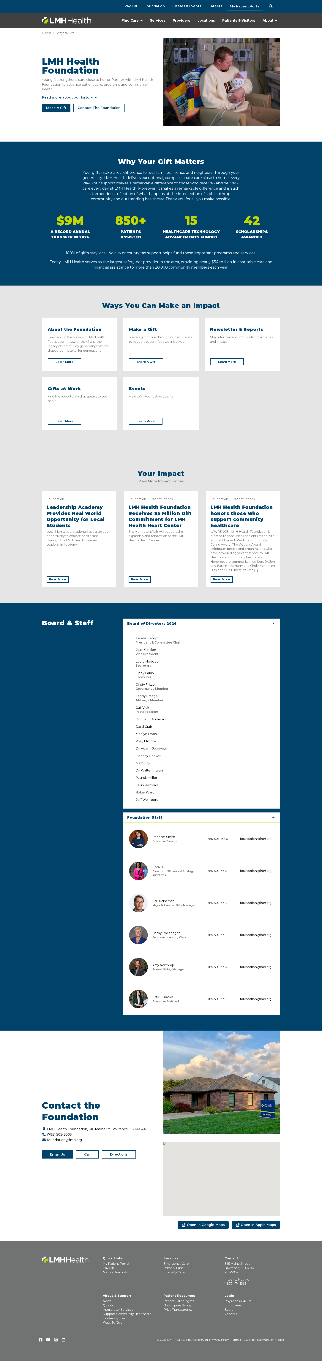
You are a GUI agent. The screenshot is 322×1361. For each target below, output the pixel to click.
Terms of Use (239, 1339)
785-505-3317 (217, 903)
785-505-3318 (217, 999)
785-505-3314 (217, 967)
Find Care (130, 20)
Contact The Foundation (99, 108)
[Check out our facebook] (40, 1340)
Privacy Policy (220, 1339)
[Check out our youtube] (48, 1340)
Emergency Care (176, 1263)
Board (229, 1309)
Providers (181, 20)
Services (157, 20)
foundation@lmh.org (256, 839)
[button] (271, 6)
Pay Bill (130, 6)
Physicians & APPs (238, 1301)
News (107, 1301)
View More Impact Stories (161, 481)
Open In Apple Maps (258, 1225)
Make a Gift (56, 108)
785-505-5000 (235, 1272)
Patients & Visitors (238, 20)
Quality (108, 1305)
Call (87, 1154)
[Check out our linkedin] (63, 1340)
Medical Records (115, 1272)
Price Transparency (178, 1309)
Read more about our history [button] (68, 97)
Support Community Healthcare (127, 1314)
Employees (233, 1305)
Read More (57, 579)
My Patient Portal (245, 6)
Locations (206, 20)
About (268, 20)
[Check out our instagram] (55, 1340)
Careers (215, 6)
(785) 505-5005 (59, 1134)
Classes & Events (186, 6)
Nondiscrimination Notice (267, 1339)
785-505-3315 (217, 871)
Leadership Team (115, 1318)
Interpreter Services (118, 1309)
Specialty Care (174, 1272)
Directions (119, 1154)
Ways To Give (112, 1322)
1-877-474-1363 (235, 1283)
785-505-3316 (217, 935)
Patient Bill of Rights (179, 1301)
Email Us (57, 1154)
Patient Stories (162, 499)
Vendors (231, 1314)
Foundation (154, 6)
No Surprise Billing (177, 1305)
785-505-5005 (217, 839)
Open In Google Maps (206, 1225)
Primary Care (173, 1268)
